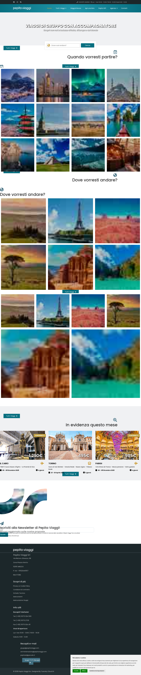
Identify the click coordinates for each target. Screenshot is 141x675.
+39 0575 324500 (84, 2)
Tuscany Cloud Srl (47, 671)
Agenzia (113, 8)
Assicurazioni (17, 597)
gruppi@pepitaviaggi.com (29, 648)
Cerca (87, 45)
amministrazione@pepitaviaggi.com (31, 652)
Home (49, 8)
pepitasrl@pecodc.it (27, 655)
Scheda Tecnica (19, 593)
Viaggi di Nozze (75, 8)
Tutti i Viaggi (60, 8)
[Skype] (20, 2)
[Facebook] (14, 2)
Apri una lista (89, 8)
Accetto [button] (76, 670)
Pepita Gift (102, 8)
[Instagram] (17, 2)
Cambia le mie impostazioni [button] (96, 670)
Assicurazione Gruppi (20, 600)
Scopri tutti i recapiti (32, 660)
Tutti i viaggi (10, 48)
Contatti (124, 8)
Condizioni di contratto (21, 590)
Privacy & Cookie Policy (21, 586)
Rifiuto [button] (84, 670)
